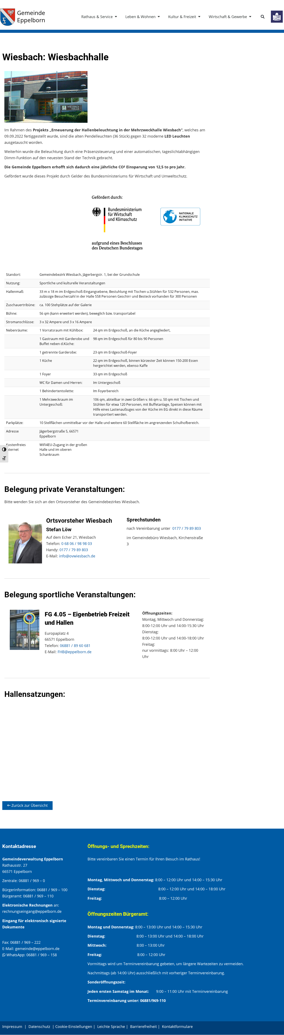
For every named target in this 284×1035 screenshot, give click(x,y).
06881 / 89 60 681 (75, 645)
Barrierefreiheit (143, 1026)
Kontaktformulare (177, 1026)
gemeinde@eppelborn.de (37, 948)
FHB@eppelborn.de (74, 651)
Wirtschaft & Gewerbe (228, 16)
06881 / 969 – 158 (41, 954)
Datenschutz (39, 1026)
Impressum (12, 1026)
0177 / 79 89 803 (73, 549)
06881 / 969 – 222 (25, 942)
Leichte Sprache (111, 1026)
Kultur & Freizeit (182, 16)
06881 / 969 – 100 (52, 889)
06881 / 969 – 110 (38, 895)
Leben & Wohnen (140, 16)
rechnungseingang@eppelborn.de (32, 911)
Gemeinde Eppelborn (31, 16)
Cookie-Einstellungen (73, 1026)
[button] (262, 16)
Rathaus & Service (97, 16)
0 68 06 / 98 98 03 (76, 543)
